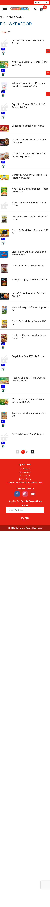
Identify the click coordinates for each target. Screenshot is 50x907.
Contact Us (25, 476)
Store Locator (25, 472)
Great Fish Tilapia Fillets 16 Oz (28, 265)
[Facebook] (17, 494)
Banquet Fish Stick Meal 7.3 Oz (28, 125)
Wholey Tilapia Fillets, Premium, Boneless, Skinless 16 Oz (28, 84)
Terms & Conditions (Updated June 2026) (25, 482)
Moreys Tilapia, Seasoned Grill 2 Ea (30, 279)
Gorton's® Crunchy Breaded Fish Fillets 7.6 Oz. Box (29, 176)
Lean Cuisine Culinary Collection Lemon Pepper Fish (29, 155)
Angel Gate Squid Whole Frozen (28, 356)
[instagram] (25, 494)
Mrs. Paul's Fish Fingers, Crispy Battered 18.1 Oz (28, 400)
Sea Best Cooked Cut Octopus (27, 434)
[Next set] (32, 452)
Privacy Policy (25, 479)
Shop (2, 17)
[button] (41, 2)
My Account (25, 469)
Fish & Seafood (17, 17)
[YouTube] (33, 494)
